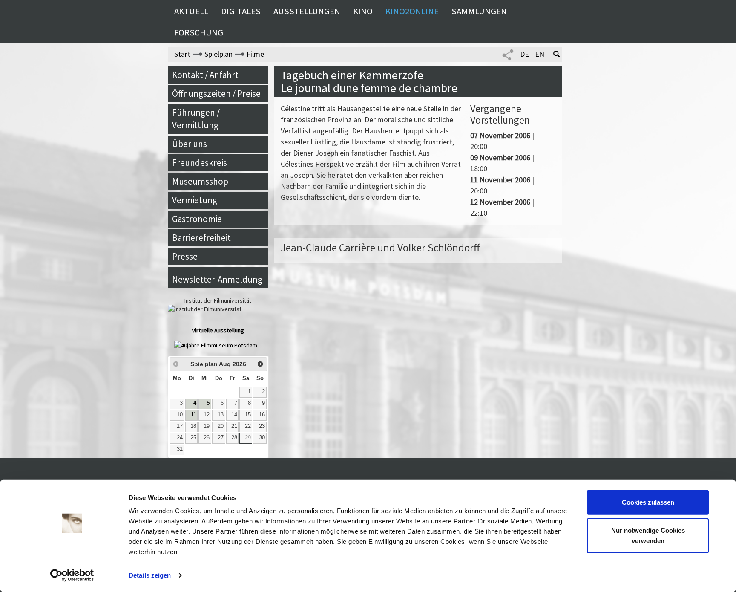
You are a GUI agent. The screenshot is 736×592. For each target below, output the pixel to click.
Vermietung (194, 200)
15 (248, 415)
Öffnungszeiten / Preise (216, 93)
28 (234, 438)
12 (207, 415)
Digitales (241, 11)
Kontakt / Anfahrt (205, 75)
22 (248, 426)
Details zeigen (150, 575)
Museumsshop (200, 181)
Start (182, 54)
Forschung (198, 32)
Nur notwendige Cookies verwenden (648, 535)
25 (193, 438)
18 (193, 426)
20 (221, 426)
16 (262, 415)
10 (180, 415)
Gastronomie (197, 219)
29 (248, 438)
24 (180, 438)
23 (262, 426)
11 (193, 415)
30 (262, 438)
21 (234, 426)
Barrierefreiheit (201, 237)
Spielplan (218, 54)
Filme (255, 54)
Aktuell (191, 11)
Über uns (189, 144)
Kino (363, 11)
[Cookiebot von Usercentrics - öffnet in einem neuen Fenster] (72, 575)
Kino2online (412, 11)
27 (221, 438)
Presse (185, 256)
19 (207, 426)
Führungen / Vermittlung (196, 119)
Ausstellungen (306, 11)
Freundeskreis (199, 162)
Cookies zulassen (648, 502)
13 (221, 415)
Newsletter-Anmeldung (217, 279)
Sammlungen (479, 11)
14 (234, 415)
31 (180, 449)
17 (180, 426)
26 (207, 438)
